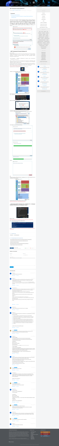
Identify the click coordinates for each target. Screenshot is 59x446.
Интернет (43, 16)
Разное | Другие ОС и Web (43, 27)
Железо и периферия (44, 22)
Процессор (48, 42)
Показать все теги (43, 48)
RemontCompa (14, 2)
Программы (44, 42)
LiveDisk (45, 31)
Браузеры (44, 34)
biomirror (13, 356)
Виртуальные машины (43, 25)
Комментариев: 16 (29, 10)
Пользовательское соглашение (34, 434)
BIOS (39, 31)
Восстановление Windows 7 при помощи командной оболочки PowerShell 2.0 (19, 243)
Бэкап (47, 34)
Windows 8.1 (40, 34)
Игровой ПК (38, 5)
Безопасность (44, 14)
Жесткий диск (44, 19)
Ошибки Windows (40, 42)
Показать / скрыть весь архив (43, 61)
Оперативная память (46, 41)
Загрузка (39, 38)
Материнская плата (47, 38)
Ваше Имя (11, 253)
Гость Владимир (45, 85)
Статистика (32, 433)
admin (13, 330)
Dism (42, 31)
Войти (49, 5)
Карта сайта (32, 436)
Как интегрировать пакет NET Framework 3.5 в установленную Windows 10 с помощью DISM (20, 239)
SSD (47, 31)
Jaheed (45, 80)
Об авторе (32, 435)
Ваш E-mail (24, 253)
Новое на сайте (32, 432)
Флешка (46, 45)
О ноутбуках (43, 5)
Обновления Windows (40, 41)
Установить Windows (42, 45)
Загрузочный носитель (43, 24)
